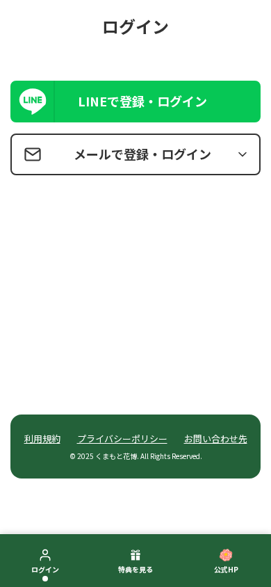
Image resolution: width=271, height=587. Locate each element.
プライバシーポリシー (122, 438)
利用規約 (42, 438)
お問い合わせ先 (215, 438)
